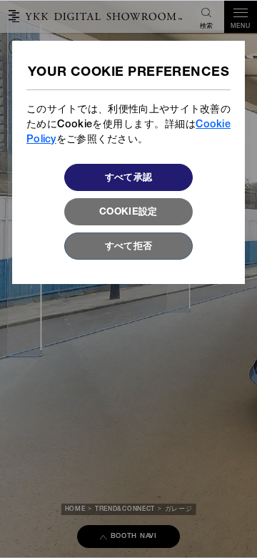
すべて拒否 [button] (129, 247)
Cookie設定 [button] (128, 212)
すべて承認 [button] (129, 178)
